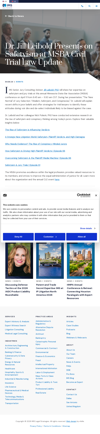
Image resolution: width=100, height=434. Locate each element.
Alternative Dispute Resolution (44, 328)
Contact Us (71, 394)
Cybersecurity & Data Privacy (15, 357)
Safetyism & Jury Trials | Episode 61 (22, 165)
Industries (11, 341)
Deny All (18, 236)
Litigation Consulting (14, 329)
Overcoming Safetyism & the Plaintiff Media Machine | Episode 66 (38, 158)
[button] (89, 6)
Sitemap (66, 426)
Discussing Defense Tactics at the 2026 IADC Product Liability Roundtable (17, 289)
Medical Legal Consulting (16, 333)
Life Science (10, 387)
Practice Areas (44, 317)
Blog (68, 333)
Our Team (70, 354)
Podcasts (70, 329)
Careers (70, 358)
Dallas (69, 398)
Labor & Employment (45, 372)
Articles (69, 321)
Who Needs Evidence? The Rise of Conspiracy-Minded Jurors (36, 143)
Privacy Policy (36, 426)
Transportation (11, 403)
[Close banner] (96, 195)
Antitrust (40, 334)
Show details (86, 228)
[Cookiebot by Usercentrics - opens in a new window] (79, 195)
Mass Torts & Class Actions (44, 377)
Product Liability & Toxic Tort (47, 383)
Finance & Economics (45, 356)
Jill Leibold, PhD (51, 89)
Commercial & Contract (46, 348)
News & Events (73, 362)
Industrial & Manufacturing (17, 379)
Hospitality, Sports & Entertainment (14, 373)
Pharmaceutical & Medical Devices (17, 391)
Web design (71, 421)
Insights (71, 317)
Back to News (16, 16)
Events (19, 82)
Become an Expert (74, 382)
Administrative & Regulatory (43, 322)
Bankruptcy (41, 338)
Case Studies (72, 325)
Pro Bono (70, 374)
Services (10, 317)
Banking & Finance (13, 352)
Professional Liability (45, 389)
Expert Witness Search (15, 325)
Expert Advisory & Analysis (17, 321)
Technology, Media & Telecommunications (14, 398)
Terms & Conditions (52, 426)
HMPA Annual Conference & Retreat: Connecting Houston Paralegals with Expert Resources (79, 291)
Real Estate (41, 393)
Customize (48, 236)
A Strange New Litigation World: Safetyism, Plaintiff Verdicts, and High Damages (45, 136)
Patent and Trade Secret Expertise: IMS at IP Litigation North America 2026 (49, 289)
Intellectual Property (45, 364)
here (57, 179)
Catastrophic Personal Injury (46, 343)
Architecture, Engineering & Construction (16, 346)
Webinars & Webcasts (76, 337)
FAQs (68, 366)
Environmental (42, 352)
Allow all (82, 236)
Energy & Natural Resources (12, 363)
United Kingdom (73, 406)
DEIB (68, 370)
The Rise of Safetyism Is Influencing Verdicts (27, 129)
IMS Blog (70, 378)
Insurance (9, 383)
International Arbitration (46, 368)
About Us (70, 350)
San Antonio (71, 402)
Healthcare (10, 369)
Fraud (38, 360)
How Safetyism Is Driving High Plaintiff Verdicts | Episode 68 (35, 150)
